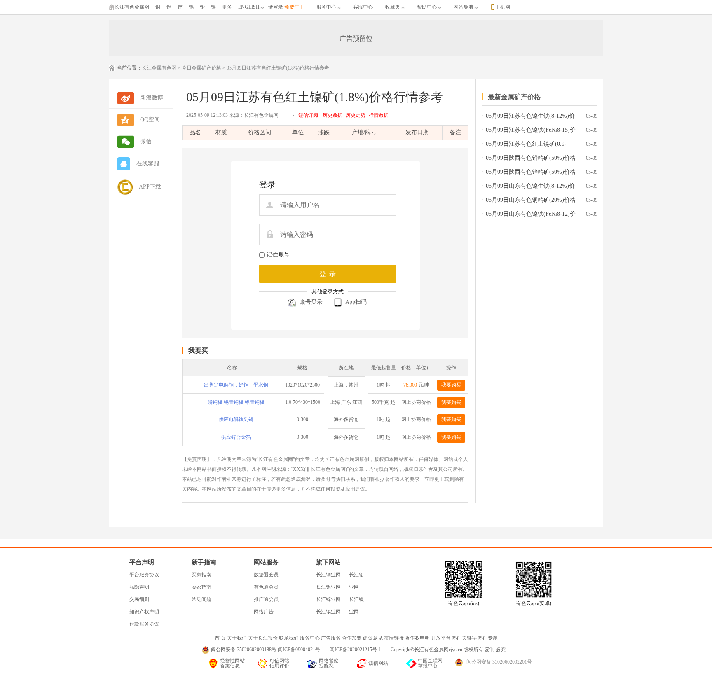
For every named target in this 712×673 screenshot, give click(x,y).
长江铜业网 (328, 575)
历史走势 (355, 115)
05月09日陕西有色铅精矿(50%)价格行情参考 (531, 159)
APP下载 (150, 187)
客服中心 (363, 7)
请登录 (275, 7)
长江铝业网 (328, 587)
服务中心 (326, 7)
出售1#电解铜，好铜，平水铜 (236, 385)
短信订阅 (308, 115)
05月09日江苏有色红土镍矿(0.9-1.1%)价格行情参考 (526, 145)
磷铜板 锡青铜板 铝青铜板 (236, 402)
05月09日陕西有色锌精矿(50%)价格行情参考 (531, 173)
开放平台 (441, 638)
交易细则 (139, 599)
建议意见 (373, 638)
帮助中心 (427, 7)
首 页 (220, 638)
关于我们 (237, 638)
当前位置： (129, 68)
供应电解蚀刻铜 (236, 419)
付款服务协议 (144, 624)
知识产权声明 (144, 612)
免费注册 (294, 7)
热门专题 (488, 638)
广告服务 (331, 638)
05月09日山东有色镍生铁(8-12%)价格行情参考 (530, 187)
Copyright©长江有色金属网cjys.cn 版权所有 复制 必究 (448, 649)
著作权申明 (417, 638)
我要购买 (451, 385)
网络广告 (264, 612)
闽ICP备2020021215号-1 (356, 649)
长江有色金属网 (132, 7)
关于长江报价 (263, 638)
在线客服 (147, 164)
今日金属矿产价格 (201, 68)
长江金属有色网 (159, 68)
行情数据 (379, 115)
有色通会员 (266, 587)
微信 (146, 141)
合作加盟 (352, 638)
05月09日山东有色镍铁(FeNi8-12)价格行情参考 (531, 215)
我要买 (198, 350)
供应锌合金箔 (236, 437)
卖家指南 (201, 587)
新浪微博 (151, 98)
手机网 (502, 7)
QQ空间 (150, 119)
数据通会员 (266, 575)
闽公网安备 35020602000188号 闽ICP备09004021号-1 (267, 649)
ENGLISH (249, 7)
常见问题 (201, 599)
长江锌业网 (328, 599)
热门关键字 (464, 638)
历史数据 (332, 115)
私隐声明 (139, 587)
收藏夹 (392, 7)
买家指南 (201, 575)
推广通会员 (266, 599)
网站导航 (463, 7)
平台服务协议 (144, 575)
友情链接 (394, 638)
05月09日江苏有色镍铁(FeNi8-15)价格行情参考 (531, 131)
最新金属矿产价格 (514, 96)
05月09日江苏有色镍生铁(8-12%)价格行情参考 (530, 117)
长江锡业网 (328, 612)
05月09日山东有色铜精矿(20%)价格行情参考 (531, 201)
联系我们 (289, 638)
